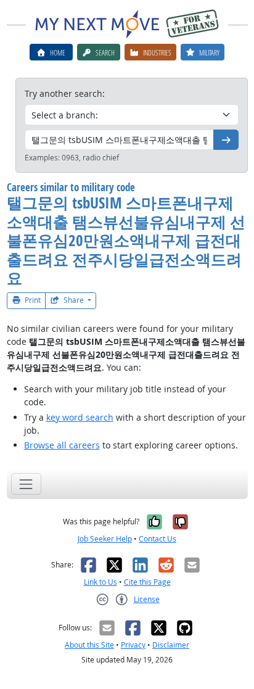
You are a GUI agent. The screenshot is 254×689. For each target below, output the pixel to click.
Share (74, 300)
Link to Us (100, 582)
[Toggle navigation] (26, 484)
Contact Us (157, 539)
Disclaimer (170, 645)
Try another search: (65, 93)
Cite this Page (147, 582)
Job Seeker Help (105, 539)
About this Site (89, 645)
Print (32, 300)
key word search (79, 417)
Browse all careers (62, 445)
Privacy (133, 645)
